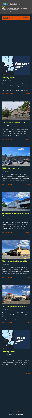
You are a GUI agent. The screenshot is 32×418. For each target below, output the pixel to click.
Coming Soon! (8, 77)
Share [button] (3, 94)
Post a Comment (9, 94)
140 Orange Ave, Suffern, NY (15, 306)
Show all (26, 17)
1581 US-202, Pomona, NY (13, 123)
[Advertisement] (16, 40)
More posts (27, 373)
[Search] (26, 3)
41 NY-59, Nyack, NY (11, 168)
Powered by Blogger (17, 411)
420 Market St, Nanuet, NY (14, 261)
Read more (28, 94)
